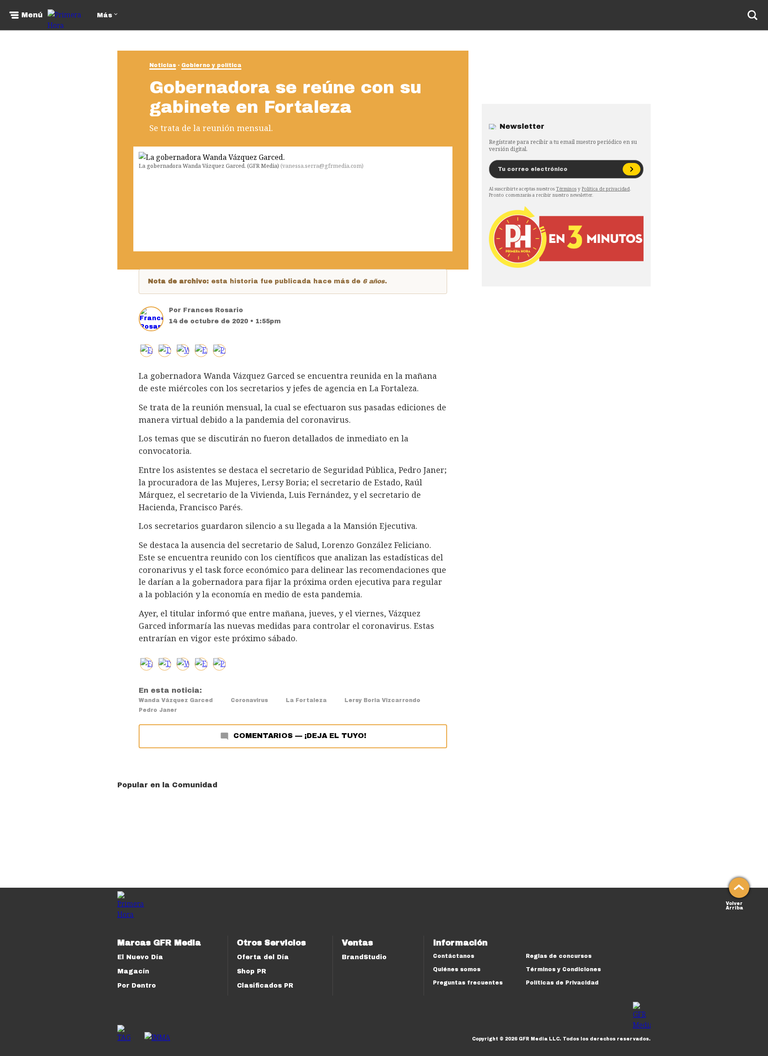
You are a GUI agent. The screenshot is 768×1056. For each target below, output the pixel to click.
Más (104, 15)
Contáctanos (453, 956)
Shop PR (251, 971)
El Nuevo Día (140, 957)
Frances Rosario (213, 310)
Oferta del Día (263, 957)
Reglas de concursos (559, 956)
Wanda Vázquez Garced (176, 700)
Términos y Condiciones (563, 969)
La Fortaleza (306, 700)
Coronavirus (249, 700)
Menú (32, 15)
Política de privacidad (606, 189)
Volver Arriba (734, 905)
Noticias (162, 65)
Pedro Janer (158, 710)
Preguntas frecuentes (468, 983)
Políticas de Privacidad (562, 983)
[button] (164, 350)
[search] (752, 15)
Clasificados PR (265, 985)
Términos (566, 189)
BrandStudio (364, 957)
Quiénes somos (456, 969)
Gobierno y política (211, 65)
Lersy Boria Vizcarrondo (382, 700)
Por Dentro (136, 985)
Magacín (133, 971)
